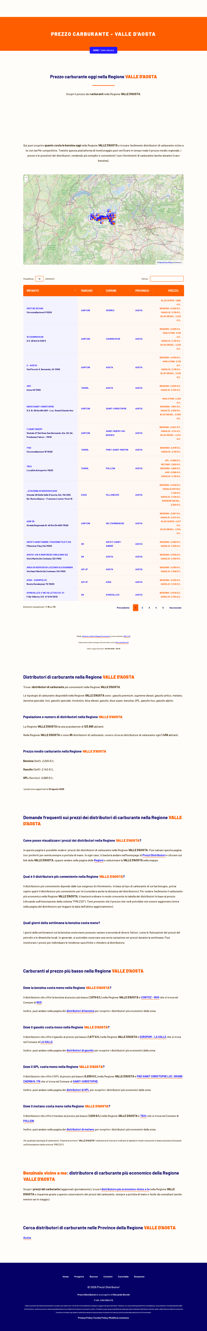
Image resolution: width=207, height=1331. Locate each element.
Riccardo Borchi (122, 642)
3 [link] (149, 607)
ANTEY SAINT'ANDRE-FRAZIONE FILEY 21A (49, 542)
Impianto (33, 290)
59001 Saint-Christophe (40, 406)
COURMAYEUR (113, 338)
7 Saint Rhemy (34, 429)
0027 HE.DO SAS (35, 308)
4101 (29, 386)
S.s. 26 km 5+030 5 (36, 338)
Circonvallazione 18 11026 (40, 449)
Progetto (79, 1276)
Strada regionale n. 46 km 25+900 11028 (47, 523)
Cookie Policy (101, 1317)
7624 (29, 466)
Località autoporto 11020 (40, 468)
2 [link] (142, 607)
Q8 (82, 543)
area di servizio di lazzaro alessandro (50, 567)
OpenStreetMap (165, 262)
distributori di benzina (80, 1010)
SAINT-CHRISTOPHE (116, 408)
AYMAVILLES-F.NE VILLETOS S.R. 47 (45, 592)
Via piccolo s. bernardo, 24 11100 (43, 367)
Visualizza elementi (38, 278)
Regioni (99, 860)
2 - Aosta (32, 365)
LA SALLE (47, 1042)
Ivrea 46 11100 (34, 388)
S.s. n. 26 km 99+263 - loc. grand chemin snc (50, 408)
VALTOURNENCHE (115, 523)
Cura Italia (123, 1276)
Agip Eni (85, 310)
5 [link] (163, 607)
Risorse (94, 1276)
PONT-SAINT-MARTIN (117, 449)
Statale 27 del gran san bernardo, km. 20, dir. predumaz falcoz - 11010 (50, 433)
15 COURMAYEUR (35, 336)
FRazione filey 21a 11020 (49, 544)
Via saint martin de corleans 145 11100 (50, 569)
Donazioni (139, 1276)
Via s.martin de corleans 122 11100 (47, 556)
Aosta (139, 310)
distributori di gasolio (80, 1050)
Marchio (87, 290)
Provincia (142, 290)
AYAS (108, 582)
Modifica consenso (119, 1317)
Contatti (108, 1276)
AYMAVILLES (112, 594)
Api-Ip (84, 569)
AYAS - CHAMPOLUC (37, 580)
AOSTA (109, 367)
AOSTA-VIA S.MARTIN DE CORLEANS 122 (47, 554)
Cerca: (145, 278)
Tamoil (85, 387)
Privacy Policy (85, 1317)
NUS (39, 1002)
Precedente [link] (123, 607)
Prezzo (173, 290)
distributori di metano (80, 1129)
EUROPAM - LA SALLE (153, 1036)
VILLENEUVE (112, 494)
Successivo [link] (175, 607)
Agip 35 (30, 521)
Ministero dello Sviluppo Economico (96, 636)
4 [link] (156, 607)
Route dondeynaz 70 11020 (40, 582)
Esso (84, 494)
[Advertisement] (103, 119)
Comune (111, 290)
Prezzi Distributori (154, 855)
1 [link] (135, 607)
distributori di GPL (77, 1089)
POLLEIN (110, 468)
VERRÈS (110, 310)
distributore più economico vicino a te (125, 1189)
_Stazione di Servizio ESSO (42, 490)
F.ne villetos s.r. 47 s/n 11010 (45, 594)
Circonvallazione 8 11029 (39, 310)
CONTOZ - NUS (150, 997)
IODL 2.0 (126, 636)
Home (96, 50)
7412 (29, 447)
